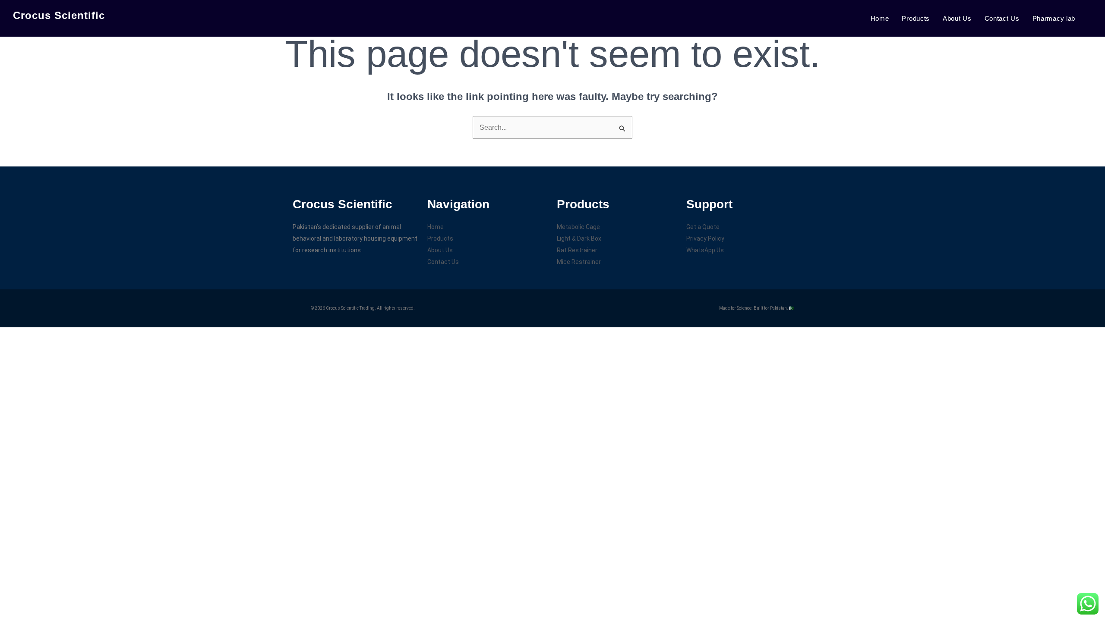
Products (916, 18)
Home (880, 18)
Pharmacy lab (1053, 18)
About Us (957, 18)
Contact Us (1002, 18)
